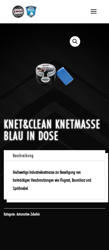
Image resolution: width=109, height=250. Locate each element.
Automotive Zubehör (28, 214)
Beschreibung (23, 155)
